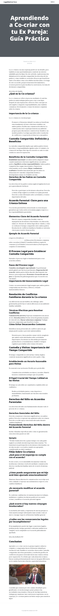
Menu (52, 2)
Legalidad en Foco (10, 2)
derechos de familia (15, 91)
